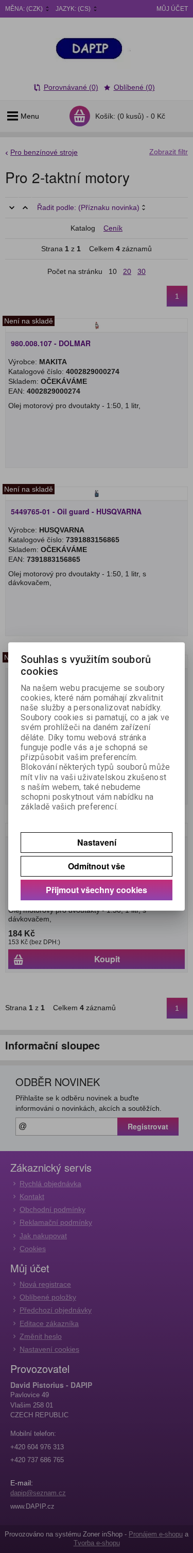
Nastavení (96, 842)
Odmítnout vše (96, 866)
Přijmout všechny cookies (96, 890)
